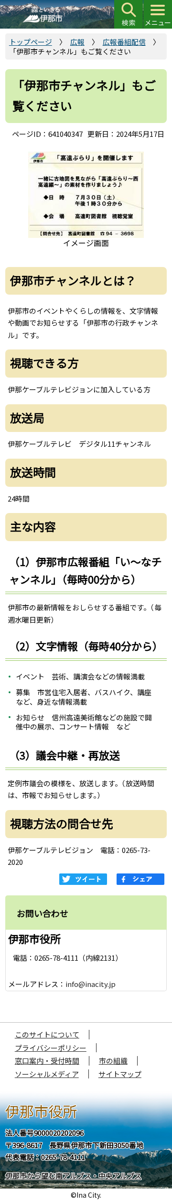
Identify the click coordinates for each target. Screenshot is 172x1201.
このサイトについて (47, 1034)
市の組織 (113, 1061)
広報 (77, 42)
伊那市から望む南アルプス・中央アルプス (73, 1175)
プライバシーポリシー (50, 1048)
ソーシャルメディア (47, 1074)
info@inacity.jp (90, 984)
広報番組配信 (124, 42)
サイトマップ (119, 1074)
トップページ (30, 42)
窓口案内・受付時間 (47, 1061)
